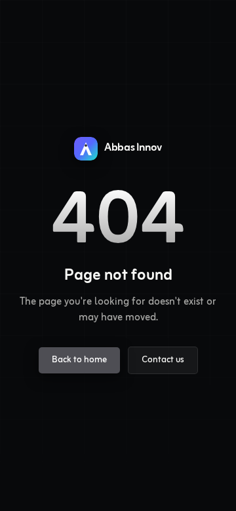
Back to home (79, 360)
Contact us (163, 360)
